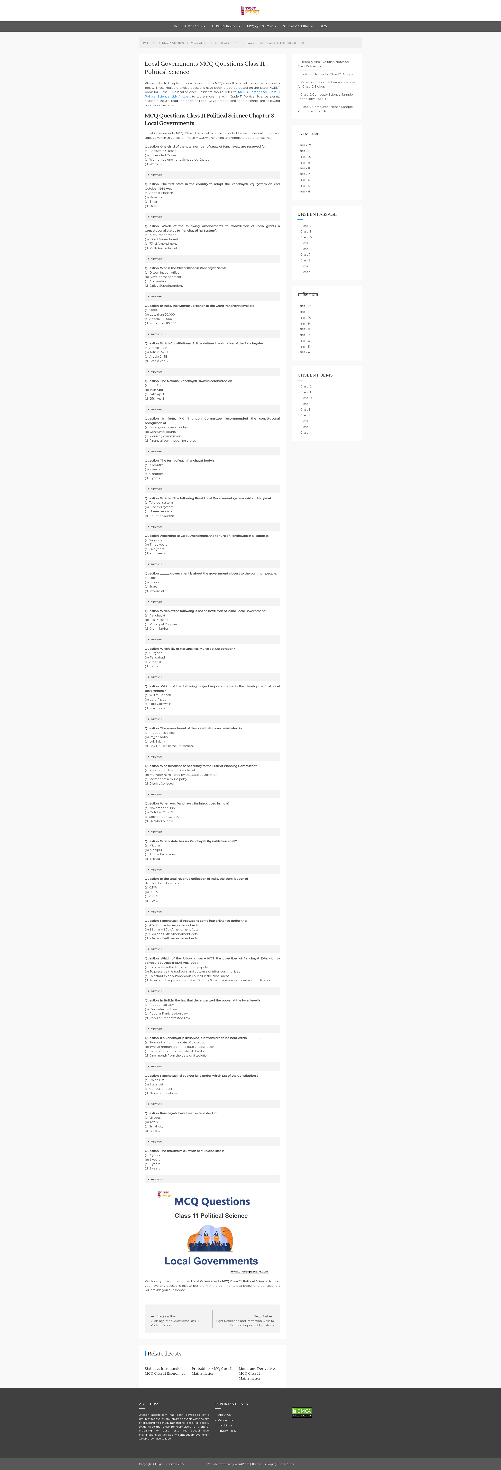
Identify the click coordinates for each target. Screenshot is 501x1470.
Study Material (296, 26)
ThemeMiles (286, 1464)
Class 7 (305, 254)
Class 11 (305, 231)
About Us (224, 1414)
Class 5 (305, 266)
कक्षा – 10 (305, 157)
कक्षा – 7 (305, 174)
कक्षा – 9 (305, 163)
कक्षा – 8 (305, 168)
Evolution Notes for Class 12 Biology (326, 74)
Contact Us (225, 1420)
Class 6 (305, 260)
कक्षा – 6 (305, 180)
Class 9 (305, 243)
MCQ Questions (260, 26)
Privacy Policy (227, 1430)
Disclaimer (225, 1425)
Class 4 (305, 272)
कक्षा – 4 (305, 191)
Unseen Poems (224, 26)
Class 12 (306, 226)
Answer (156, 175)
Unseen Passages (187, 26)
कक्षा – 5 (305, 186)
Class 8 (305, 249)
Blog (324, 26)
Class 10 (306, 237)
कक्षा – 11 (305, 151)
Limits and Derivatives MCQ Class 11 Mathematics (257, 1373)
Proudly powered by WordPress (228, 1464)
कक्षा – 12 (305, 145)
